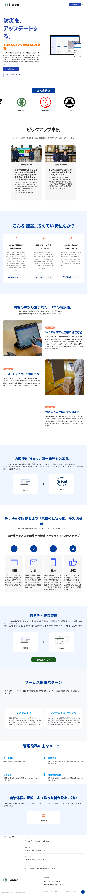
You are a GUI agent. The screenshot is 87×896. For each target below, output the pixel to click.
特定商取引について (71, 891)
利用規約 (46, 891)
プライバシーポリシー (57, 891)
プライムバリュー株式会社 (52, 882)
